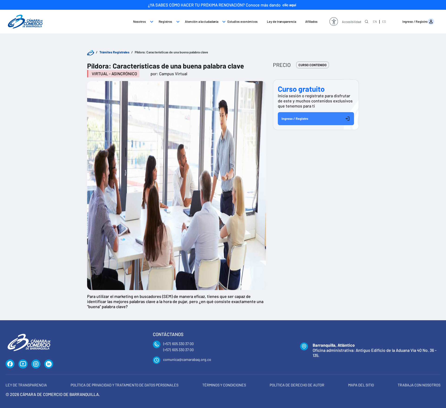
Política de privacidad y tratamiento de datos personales (124, 385)
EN (375, 21)
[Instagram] (35, 364)
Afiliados (311, 21)
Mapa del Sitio (361, 385)
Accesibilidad (351, 22)
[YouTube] (23, 364)
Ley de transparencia (281, 21)
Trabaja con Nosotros (419, 385)
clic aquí (289, 5)
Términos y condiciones (224, 385)
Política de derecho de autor (297, 385)
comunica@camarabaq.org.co (187, 359)
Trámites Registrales (114, 52)
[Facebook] (10, 364)
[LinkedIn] (48, 364)
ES (384, 21)
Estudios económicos (242, 21)
